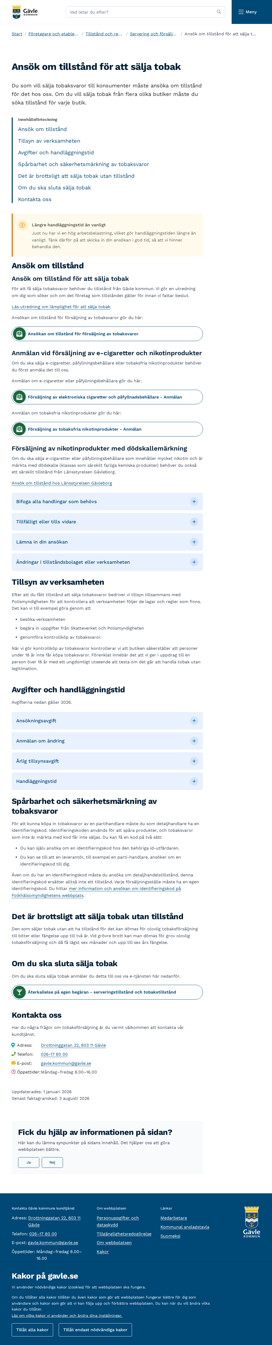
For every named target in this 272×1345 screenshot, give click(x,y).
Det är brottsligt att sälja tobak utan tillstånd (76, 176)
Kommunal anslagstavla (184, 1226)
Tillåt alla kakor (32, 1329)
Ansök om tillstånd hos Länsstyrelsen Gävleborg (62, 483)
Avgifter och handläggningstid (56, 152)
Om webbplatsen (114, 1242)
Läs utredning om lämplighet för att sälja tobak (61, 306)
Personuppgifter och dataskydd (118, 1221)
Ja (29, 1162)
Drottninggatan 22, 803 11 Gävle (73, 1045)
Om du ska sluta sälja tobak (54, 187)
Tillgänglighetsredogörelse (124, 1233)
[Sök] (219, 12)
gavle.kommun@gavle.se (66, 1063)
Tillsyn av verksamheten (49, 141)
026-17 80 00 (54, 1054)
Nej (52, 1162)
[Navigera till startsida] (24, 12)
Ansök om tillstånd (42, 129)
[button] (107, 501)
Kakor (103, 1251)
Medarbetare (173, 1217)
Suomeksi (170, 1235)
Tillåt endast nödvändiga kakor (95, 1329)
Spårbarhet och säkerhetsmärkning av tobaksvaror (83, 164)
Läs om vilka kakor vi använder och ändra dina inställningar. (67, 1315)
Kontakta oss (35, 199)
